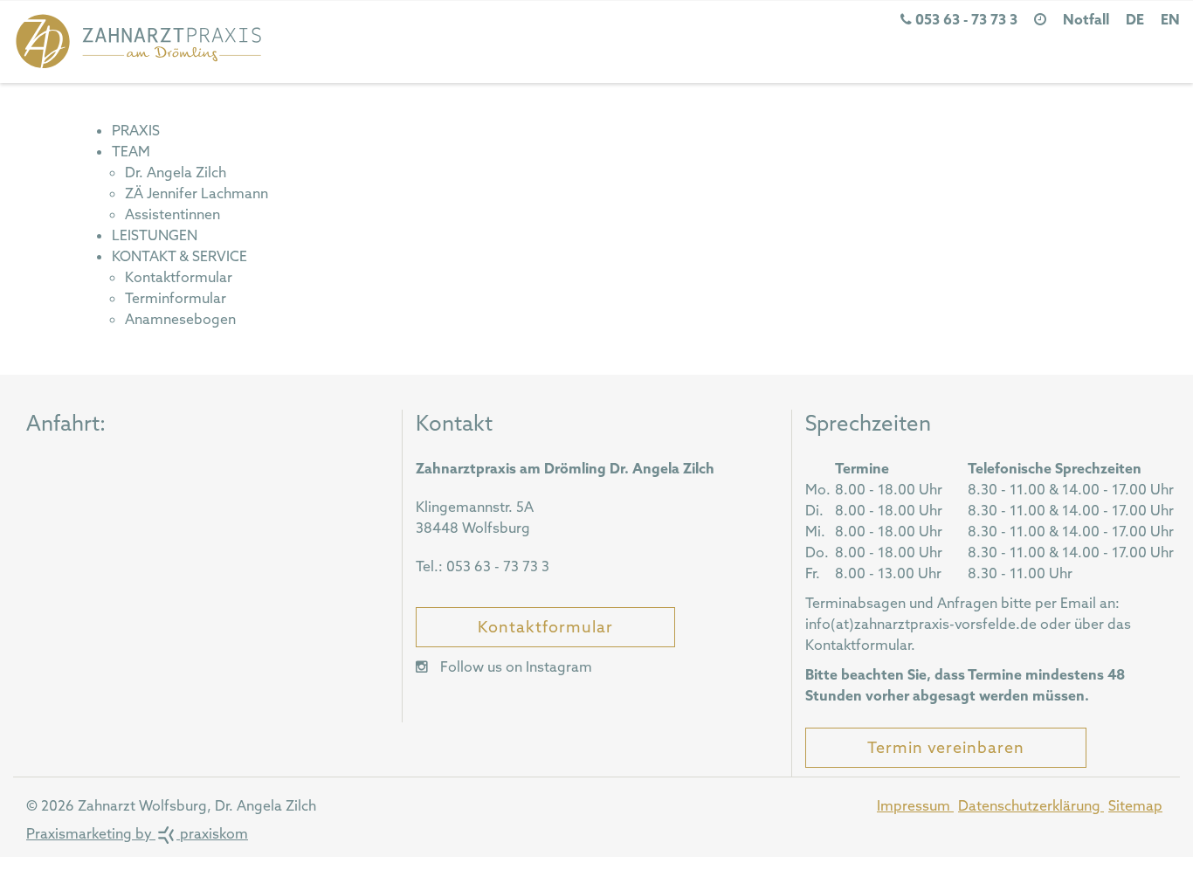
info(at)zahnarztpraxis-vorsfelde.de (921, 623)
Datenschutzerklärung (1031, 805)
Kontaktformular (545, 627)
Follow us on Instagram (514, 666)
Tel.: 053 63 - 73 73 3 (482, 566)
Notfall (1086, 19)
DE (1135, 19)
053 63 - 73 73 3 (964, 19)
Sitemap (1135, 805)
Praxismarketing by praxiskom (137, 833)
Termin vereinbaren (945, 747)
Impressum (915, 805)
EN (1170, 19)
